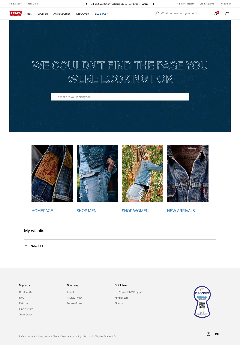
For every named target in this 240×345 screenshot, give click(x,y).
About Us (72, 292)
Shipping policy (80, 336)
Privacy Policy (74, 297)
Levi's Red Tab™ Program (129, 292)
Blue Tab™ (102, 13)
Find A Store (15, 3)
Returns (23, 303)
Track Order (32, 3)
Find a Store (121, 297)
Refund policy (26, 336)
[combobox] (120, 97)
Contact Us (25, 292)
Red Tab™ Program (185, 3)
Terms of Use (74, 303)
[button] (227, 13)
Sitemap (119, 303)
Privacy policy (43, 336)
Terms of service (61, 336)
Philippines (225, 3)
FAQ (21, 297)
